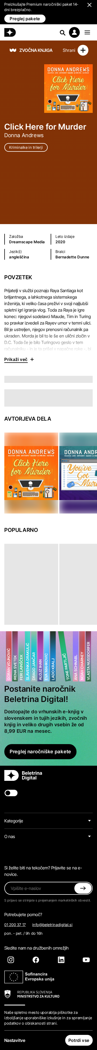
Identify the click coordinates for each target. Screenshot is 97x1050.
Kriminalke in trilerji (26, 147)
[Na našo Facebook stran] (36, 960)
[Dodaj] (83, 50)
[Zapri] (83, 888)
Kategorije (13, 820)
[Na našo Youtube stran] (86, 960)
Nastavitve (14, 1040)
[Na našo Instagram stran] (10, 960)
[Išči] (62, 32)
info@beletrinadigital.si (52, 924)
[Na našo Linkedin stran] (61, 960)
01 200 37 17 (15, 924)
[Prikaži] (87, 32)
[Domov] (10, 32)
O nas (9, 836)
